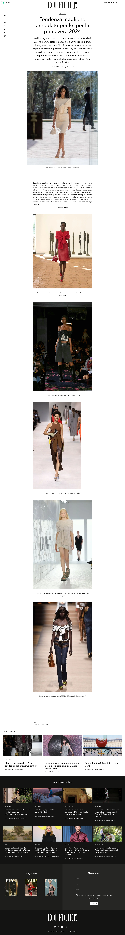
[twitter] (4, 29)
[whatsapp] (4, 32)
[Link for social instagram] (62, 927)
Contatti (51, 932)
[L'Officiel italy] (62, 5)
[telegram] (4, 36)
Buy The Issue (109, 2)
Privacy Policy (95, 898)
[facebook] (4, 19)
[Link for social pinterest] (66, 927)
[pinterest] (4, 22)
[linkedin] (4, 26)
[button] (57, 888)
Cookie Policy (72, 932)
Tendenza (36, 725)
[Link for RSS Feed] (70, 927)
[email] (4, 16)
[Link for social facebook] (58, 927)
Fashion (62, 14)
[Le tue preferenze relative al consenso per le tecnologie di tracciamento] (3, 3)
